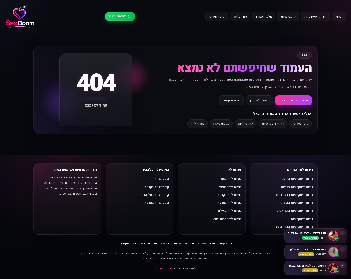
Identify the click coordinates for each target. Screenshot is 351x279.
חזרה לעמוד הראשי (293, 100)
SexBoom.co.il (162, 268)
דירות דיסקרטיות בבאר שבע (294, 195)
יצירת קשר (231, 100)
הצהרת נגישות (171, 243)
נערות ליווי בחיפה (229, 187)
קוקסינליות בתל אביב (155, 195)
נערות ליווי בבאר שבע (226, 219)
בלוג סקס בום (126, 243)
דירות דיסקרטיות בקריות (297, 187)
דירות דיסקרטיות (315, 16)
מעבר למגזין (259, 100)
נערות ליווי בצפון (230, 179)
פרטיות (189, 243)
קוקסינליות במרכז (157, 203)
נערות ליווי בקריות (229, 195)
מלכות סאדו (264, 16)
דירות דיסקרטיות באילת (297, 203)
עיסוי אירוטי (216, 16)
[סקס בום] (20, 17)
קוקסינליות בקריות (157, 187)
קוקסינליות (288, 16)
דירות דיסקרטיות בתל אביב (295, 211)
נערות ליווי (240, 16)
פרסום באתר (148, 243)
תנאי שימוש (206, 243)
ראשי (338, 16)
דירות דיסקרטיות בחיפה (297, 179)
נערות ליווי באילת (229, 211)
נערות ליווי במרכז (229, 203)
